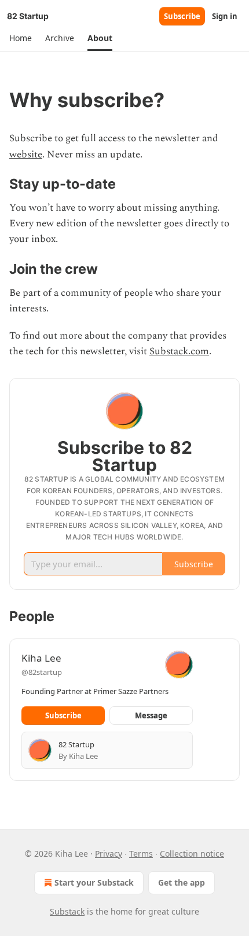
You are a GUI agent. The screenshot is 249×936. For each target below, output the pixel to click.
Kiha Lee (41, 658)
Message (151, 715)
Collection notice (192, 853)
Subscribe (182, 16)
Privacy (108, 853)
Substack (67, 911)
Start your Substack (94, 882)
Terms (141, 853)
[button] (20, 38)
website (25, 154)
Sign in (224, 16)
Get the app (181, 882)
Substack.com (179, 351)
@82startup (41, 672)
